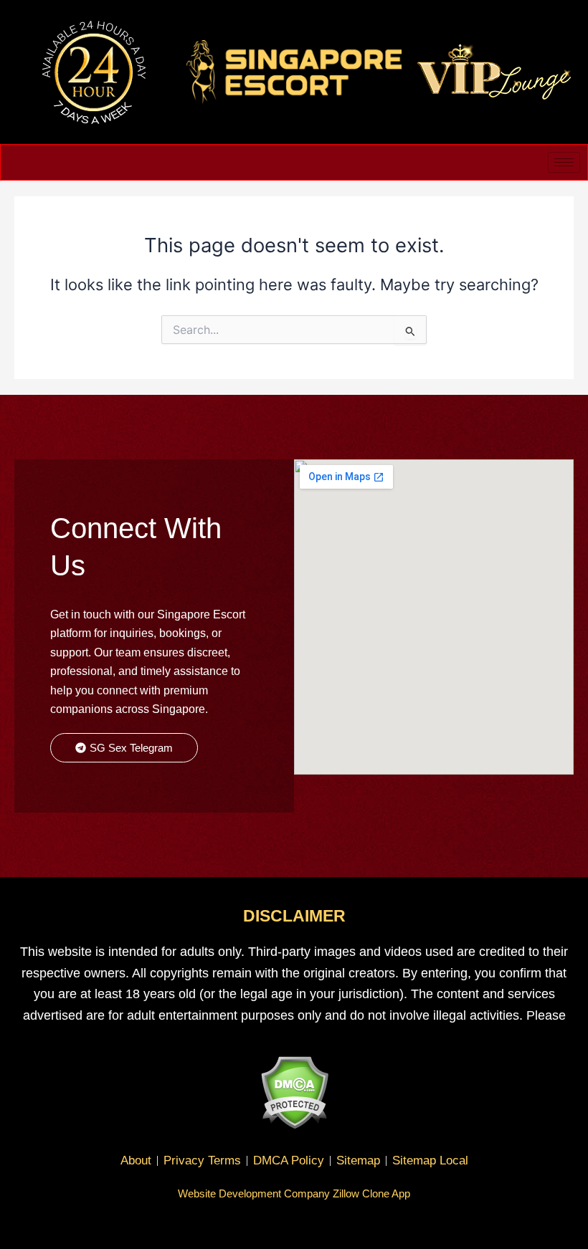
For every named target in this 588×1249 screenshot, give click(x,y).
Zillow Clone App (371, 1193)
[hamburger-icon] (564, 162)
